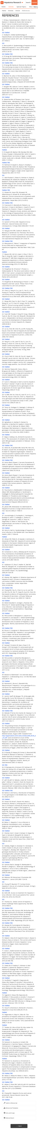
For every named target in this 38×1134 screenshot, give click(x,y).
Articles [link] (10, 11)
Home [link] (4, 11)
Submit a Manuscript (11, 1103)
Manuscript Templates (11, 1108)
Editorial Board (9, 1118)
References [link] (26, 11)
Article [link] (18, 11)
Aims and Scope (10, 1113)
